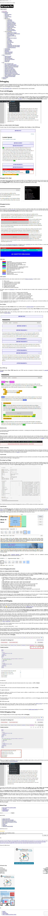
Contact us (4, 78)
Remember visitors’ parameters (10, 71)
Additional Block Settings (12, 32)
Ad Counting (9, 41)
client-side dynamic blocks (13, 244)
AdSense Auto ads (29, 606)
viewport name (12, 209)
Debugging (7, 50)
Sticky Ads (9, 43)
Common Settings (8, 16)
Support (3, 911)
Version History (5, 77)
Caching (8, 39)
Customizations (7, 49)
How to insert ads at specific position (9, 807)
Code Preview (9, 20)
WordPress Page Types (11, 27)
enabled (42, 438)
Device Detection (10, 42)
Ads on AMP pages (10, 34)
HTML (44, 841)
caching (42, 840)
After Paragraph (8, 57)
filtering (9, 312)
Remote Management (9, 51)
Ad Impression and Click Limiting (13, 46)
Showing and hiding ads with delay (11, 73)
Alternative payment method (10, 76)
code (5, 841)
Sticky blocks (7, 60)
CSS (9, 841)
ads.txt (8, 36)
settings (27, 842)
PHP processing (39, 703)
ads (8, 840)
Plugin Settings (5, 810)
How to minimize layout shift (10, 75)
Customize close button (9, 67)
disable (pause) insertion (33, 709)
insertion (5, 312)
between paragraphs (36, 840)
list (22, 245)
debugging (16, 841)
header (39, 841)
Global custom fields (8, 52)
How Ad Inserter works (9, 63)
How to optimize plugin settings (10, 64)
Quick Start (7, 15)
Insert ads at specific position (10, 70)
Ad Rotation (9, 40)
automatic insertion (29, 306)
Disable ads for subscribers (10, 68)
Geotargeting (9, 44)
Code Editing (9, 19)
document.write (27, 841)
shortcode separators (15, 554)
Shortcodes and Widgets (11, 23)
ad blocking (2, 840)
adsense (10, 840)
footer (33, 841)
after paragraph (14, 840)
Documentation (5, 12)
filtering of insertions (29, 278)
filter (31, 841)
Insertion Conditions (11, 29)
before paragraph (30, 840)
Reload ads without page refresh (11, 72)
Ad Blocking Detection (11, 47)
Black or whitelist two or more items (11, 66)
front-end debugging (14, 761)
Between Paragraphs (8, 58)
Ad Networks (7, 48)
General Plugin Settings (11, 30)
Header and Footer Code (11, 25)
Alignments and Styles (11, 24)
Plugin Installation (8, 14)
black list (40, 840)
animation (19, 840)
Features (6, 13)
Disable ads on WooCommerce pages (11, 65)
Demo (3, 55)
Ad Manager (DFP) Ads (11, 35)
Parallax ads (7, 61)
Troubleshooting (8, 53)
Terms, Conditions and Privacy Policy (9, 914)
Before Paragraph (8, 56)
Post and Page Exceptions (12, 37)
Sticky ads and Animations (10, 59)
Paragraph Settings (10, 26)
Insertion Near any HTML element (13, 33)
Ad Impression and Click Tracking (13, 45)
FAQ (3, 62)
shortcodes (12, 289)
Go (45, 835)
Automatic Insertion (10, 21)
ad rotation (5, 840)
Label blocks (28, 244)
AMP (17, 840)
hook (40, 841)
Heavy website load (6, 621)
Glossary (6, 17)
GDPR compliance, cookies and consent (12, 74)
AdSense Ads (9, 28)
